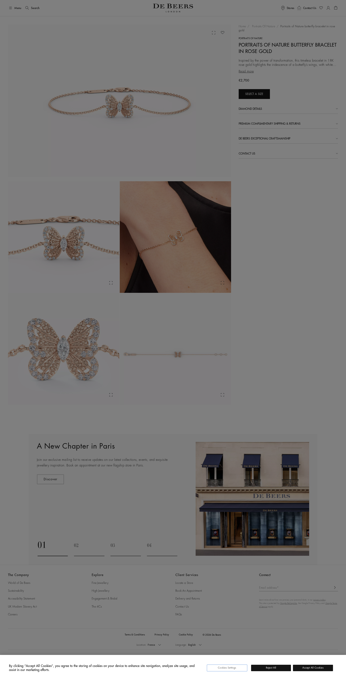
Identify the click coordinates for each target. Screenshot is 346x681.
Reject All (271, 668)
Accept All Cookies (312, 668)
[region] (173, 668)
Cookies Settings (227, 668)
